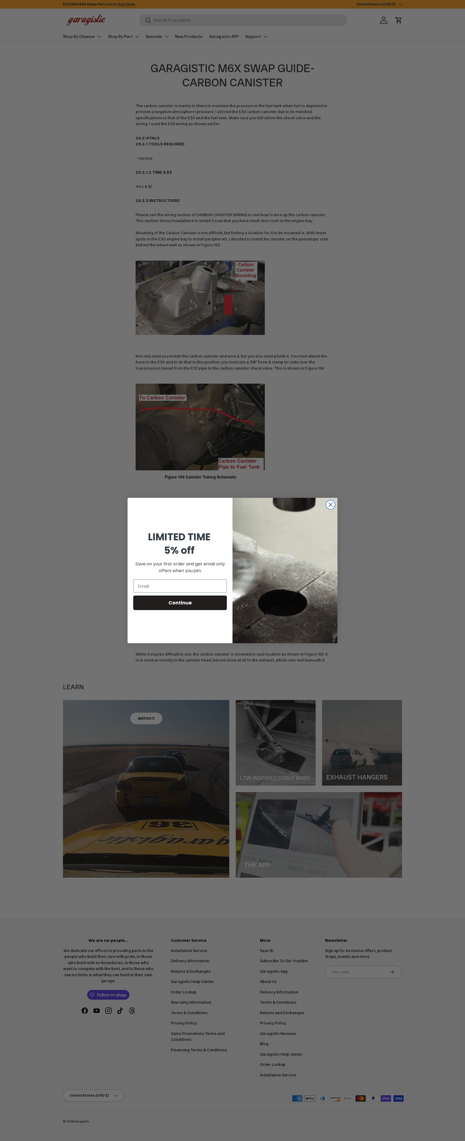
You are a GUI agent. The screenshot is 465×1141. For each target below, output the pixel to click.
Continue (180, 602)
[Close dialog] (330, 504)
